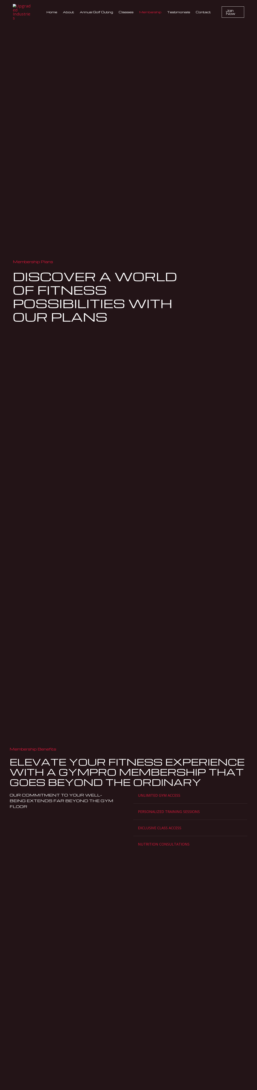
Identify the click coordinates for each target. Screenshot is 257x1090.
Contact (203, 12)
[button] (233, 12)
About (68, 12)
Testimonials (178, 12)
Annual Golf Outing (96, 12)
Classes (126, 12)
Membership (150, 12)
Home (51, 12)
